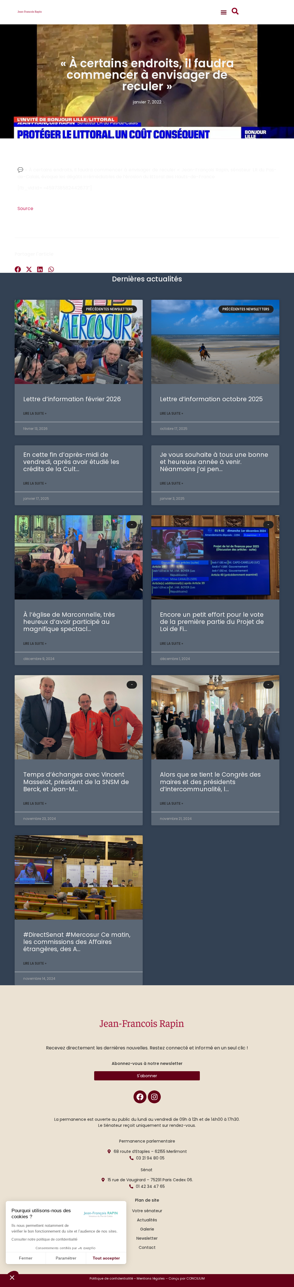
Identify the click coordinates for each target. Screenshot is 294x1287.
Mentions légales (151, 1278)
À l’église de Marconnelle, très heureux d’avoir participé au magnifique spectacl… (69, 621)
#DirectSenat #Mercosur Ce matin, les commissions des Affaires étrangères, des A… (76, 942)
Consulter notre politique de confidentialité (44, 1239)
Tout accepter (106, 1258)
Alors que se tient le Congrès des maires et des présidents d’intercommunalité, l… (210, 781)
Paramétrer (66, 1258)
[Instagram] (154, 1096)
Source (25, 208)
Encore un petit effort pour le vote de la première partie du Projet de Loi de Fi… (212, 621)
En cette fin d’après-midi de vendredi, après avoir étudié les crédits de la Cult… (71, 461)
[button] (12, 1277)
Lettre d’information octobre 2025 (211, 399)
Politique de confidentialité (111, 1278)
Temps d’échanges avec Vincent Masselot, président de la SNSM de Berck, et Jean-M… (76, 781)
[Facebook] (140, 1096)
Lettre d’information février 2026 (72, 399)
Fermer (25, 1258)
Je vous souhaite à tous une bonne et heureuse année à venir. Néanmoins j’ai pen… (214, 461)
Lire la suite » (35, 413)
